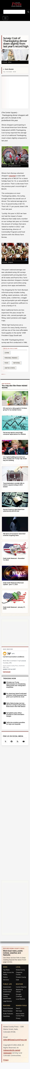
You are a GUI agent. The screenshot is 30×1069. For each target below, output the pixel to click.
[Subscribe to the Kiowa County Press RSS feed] (17, 741)
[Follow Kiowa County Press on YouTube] (23, 741)
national (16, 363)
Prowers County (21, 977)
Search (18, 1008)
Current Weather (21, 987)
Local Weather (20, 999)
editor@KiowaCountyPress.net (15, 1040)
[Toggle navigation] (5, 18)
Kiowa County (20, 970)
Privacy (18, 1018)
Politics (5, 977)
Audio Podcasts (8, 1014)
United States (10, 368)
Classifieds (6, 1016)
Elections (6, 980)
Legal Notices (7, 1001)
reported (12, 176)
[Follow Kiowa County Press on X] (5, 741)
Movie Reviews (7, 1011)
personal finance (11, 358)
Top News (6, 970)
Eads (17, 980)
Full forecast (6, 672)
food (6, 363)
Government (7, 987)
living (7, 352)
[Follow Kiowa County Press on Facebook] (11, 741)
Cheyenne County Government (7, 996)
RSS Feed (19, 1011)
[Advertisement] (15, 92)
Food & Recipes (8, 1008)
